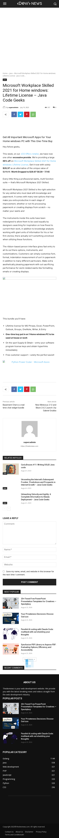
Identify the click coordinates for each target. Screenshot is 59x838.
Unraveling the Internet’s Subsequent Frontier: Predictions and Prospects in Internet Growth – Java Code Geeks (38, 482)
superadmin (13, 107)
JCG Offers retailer (30, 154)
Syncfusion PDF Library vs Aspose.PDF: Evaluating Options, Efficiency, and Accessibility (38, 647)
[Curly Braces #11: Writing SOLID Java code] (11, 469)
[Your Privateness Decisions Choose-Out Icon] (11, 618)
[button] (55, 4)
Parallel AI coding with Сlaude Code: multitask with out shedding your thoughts (37, 632)
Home (5, 73)
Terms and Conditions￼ (14, 834)
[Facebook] (14, 114)
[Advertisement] (29, 38)
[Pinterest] (27, 114)
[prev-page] (4, 509)
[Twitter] (20, 114)
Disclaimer (29, 832)
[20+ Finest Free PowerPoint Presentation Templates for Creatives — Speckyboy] (11, 603)
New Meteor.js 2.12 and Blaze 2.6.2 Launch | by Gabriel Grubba (45, 408)
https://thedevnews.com (29, 446)
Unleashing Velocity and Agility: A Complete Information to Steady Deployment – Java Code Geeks (36, 497)
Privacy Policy (41, 832)
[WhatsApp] (33, 114)
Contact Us (9, 832)
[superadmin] (4, 107)
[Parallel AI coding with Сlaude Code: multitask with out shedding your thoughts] (11, 633)
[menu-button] (4, 4)
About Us (19, 832)
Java (10, 73)
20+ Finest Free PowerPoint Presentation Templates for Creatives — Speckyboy (38, 601)
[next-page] (9, 509)
